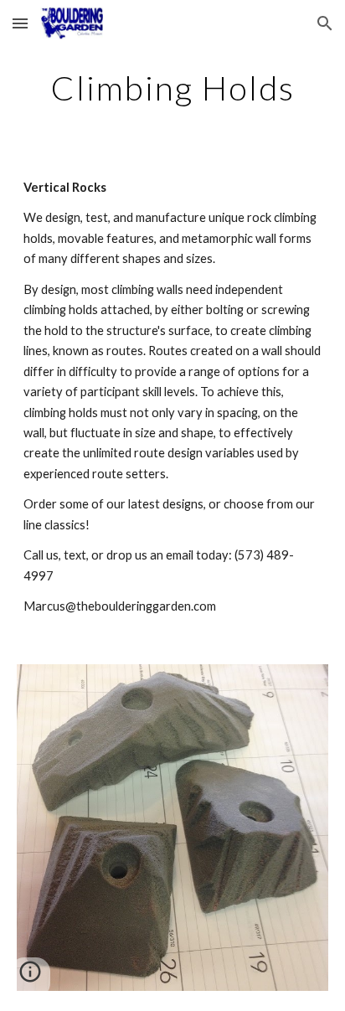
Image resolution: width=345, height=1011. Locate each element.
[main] (172, 88)
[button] (20, 23)
